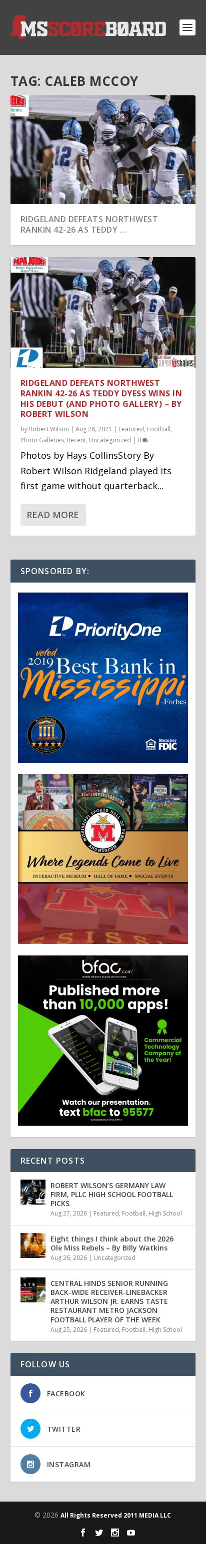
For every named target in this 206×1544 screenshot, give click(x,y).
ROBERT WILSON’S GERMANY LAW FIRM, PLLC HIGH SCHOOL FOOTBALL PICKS (111, 1194)
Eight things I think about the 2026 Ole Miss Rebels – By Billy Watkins (112, 1243)
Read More (52, 515)
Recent (76, 440)
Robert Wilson (49, 429)
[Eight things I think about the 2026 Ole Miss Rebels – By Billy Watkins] (33, 1245)
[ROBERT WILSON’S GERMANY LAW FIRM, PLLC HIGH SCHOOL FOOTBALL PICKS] (33, 1192)
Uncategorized (110, 440)
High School (165, 1213)
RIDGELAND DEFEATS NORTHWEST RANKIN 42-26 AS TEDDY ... (89, 224)
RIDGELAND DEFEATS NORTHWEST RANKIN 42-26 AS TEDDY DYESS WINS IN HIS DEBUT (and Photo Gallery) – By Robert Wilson (101, 398)
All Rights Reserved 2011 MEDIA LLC (115, 1515)
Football (158, 429)
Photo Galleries (42, 440)
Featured (131, 429)
